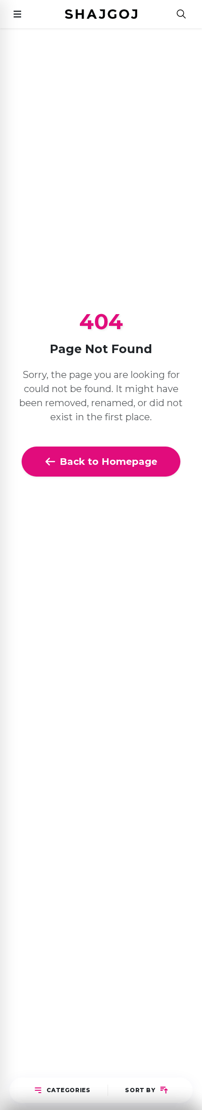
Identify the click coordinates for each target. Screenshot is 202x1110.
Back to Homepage (108, 461)
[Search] (181, 14)
